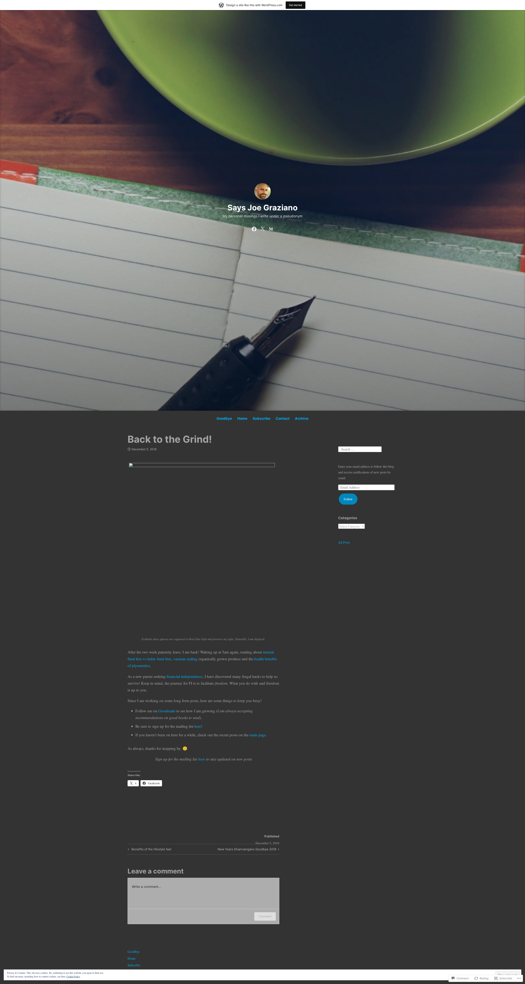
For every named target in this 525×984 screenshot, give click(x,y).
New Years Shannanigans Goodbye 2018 (247, 850)
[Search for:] (360, 448)
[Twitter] (262, 228)
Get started (295, 5)
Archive (301, 418)
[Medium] (271, 228)
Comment (265, 916)
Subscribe (261, 418)
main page (258, 734)
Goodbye (224, 418)
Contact (283, 418)
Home (242, 418)
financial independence (184, 676)
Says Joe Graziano (262, 207)
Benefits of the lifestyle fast (149, 850)
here (197, 726)
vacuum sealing (185, 658)
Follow (348, 499)
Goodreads (167, 710)
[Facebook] (254, 228)
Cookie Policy (73, 976)
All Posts (344, 542)
